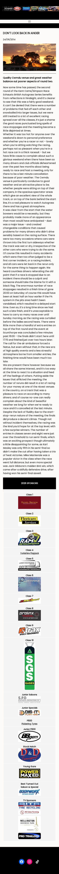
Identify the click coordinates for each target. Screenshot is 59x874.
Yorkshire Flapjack (29, 553)
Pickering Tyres (29, 723)
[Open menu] (29, 21)
